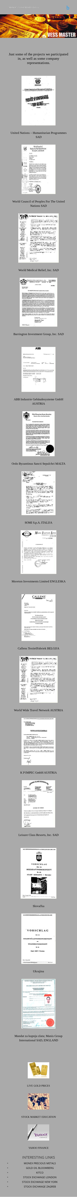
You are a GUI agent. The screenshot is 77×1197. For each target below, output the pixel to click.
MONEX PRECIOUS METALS (40, 1163)
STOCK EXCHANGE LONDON (40, 1177)
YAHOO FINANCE (38, 1148)
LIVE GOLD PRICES (38, 1085)
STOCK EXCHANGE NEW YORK (40, 1182)
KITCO (40, 1172)
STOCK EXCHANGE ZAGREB (40, 1186)
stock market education (38, 1117)
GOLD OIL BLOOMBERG (40, 1168)
